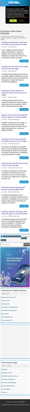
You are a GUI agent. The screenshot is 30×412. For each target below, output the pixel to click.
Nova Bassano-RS (7, 317)
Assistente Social (7, 372)
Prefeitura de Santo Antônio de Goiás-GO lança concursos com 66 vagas (14, 93)
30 (22, 238)
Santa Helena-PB (7, 320)
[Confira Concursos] (13, 3)
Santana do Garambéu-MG (9, 307)
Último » (3, 240)
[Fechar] (27, 8)
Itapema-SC (5, 313)
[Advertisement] (15, 342)
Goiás (15, 46)
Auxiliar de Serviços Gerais (9, 376)
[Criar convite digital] (15, 267)
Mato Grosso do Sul (18, 167)
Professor (4, 392)
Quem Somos (25, 404)
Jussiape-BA (5, 304)
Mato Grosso (17, 119)
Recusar (22, 20)
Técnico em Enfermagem (9, 382)
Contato (3, 404)
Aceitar (13, 20)
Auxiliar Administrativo (8, 386)
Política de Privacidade (21, 17)
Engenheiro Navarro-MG (9, 297)
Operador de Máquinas (8, 379)
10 (16, 236)
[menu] (2, 3)
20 (19, 236)
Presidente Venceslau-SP (9, 310)
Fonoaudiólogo (6, 389)
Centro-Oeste (11, 46)
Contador (4, 369)
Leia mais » (24, 61)
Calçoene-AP (6, 300)
